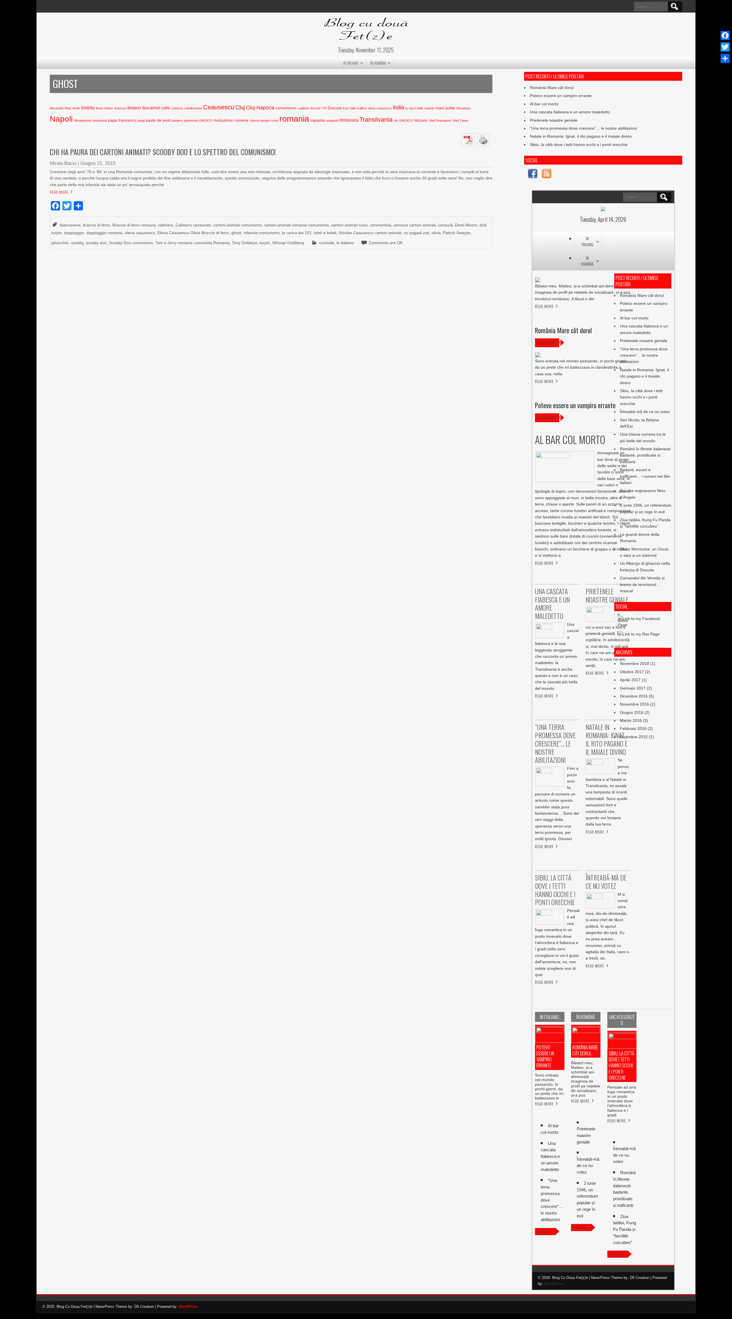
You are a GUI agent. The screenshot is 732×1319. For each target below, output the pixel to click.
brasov (134, 107)
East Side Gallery (355, 108)
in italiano (351, 63)
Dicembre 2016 (634, 696)
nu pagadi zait (416, 232)
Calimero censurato (193, 225)
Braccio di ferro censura (134, 225)
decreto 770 (318, 108)
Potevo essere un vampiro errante (561, 95)
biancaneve (70, 225)
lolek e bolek (325, 232)
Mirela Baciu (63, 163)
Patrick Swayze (456, 232)
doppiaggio (74, 232)
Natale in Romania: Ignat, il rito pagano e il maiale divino (581, 136)
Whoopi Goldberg (288, 242)
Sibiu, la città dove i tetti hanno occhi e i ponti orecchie (579, 144)
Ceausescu (218, 107)
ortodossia (99, 120)
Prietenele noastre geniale (553, 120)
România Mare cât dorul (552, 87)
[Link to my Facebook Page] (532, 174)
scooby (77, 242)
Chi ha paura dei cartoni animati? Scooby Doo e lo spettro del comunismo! (163, 152)
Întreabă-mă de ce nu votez (645, 411)
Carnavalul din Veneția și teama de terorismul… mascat (642, 584)
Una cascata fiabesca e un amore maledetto (570, 112)
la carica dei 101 (297, 232)
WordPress (554, 1284)
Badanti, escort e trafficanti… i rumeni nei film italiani (645, 476)
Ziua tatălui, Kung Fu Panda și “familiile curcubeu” (624, 1229)
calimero (165, 225)
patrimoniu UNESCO (198, 120)
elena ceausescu (380, 108)
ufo (396, 120)
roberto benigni (259, 120)
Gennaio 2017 (633, 688)
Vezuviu (421, 120)
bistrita (88, 107)
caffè (165, 108)
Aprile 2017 (630, 680)
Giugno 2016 (631, 712)
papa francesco (122, 120)
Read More (59, 192)
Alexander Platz (60, 108)
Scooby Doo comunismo (131, 242)
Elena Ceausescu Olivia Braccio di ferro (193, 232)
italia (398, 107)
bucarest (151, 107)
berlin (76, 108)
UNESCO (406, 120)
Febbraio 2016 (633, 728)
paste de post (158, 120)
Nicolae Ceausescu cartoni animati (370, 232)
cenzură (445, 225)
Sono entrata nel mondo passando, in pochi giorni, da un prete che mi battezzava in (549, 1086)
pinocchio (60, 242)
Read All (545, 1231)
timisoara (349, 120)
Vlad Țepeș (460, 120)
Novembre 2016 (634, 704)
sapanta (317, 120)
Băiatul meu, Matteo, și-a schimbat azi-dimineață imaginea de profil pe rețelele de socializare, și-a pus (585, 1079)
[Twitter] (725, 47)
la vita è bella (414, 108)
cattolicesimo (193, 108)
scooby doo (96, 242)
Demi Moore (466, 225)
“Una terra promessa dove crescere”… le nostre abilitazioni (583, 128)
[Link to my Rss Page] (546, 174)
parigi (141, 120)
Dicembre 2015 (634, 736)
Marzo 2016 (631, 720)
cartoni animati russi (349, 225)
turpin (265, 242)
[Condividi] (725, 58)
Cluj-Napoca (260, 107)
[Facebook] (725, 35)
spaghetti (332, 120)
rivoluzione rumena (231, 120)
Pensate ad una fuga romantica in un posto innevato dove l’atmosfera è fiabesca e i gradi (621, 1101)
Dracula (335, 108)
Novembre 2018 (634, 663)
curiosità (326, 242)
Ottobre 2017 (632, 672)
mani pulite (445, 108)
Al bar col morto (544, 104)
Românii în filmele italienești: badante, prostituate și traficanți (645, 455)
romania (294, 118)
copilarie (303, 108)
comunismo (285, 108)
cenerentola (380, 225)
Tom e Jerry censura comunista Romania (192, 242)
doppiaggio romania (104, 232)
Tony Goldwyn (244, 242)
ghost (236, 232)
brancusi (120, 108)
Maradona (463, 108)
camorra (177, 108)
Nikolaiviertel (82, 120)
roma (274, 120)
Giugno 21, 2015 (97, 163)
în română (378, 63)
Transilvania (376, 119)
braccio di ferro (96, 225)
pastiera (177, 120)
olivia (436, 232)
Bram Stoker (104, 108)
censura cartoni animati (414, 225)
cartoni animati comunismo (237, 225)
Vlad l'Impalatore (440, 120)
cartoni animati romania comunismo (296, 225)
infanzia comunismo (262, 232)
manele (429, 108)
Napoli (61, 118)
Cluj (240, 107)
